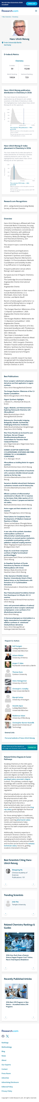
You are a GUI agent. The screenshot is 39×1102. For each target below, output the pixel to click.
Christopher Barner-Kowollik (23, 723)
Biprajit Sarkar (17, 697)
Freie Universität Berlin (13, 42)
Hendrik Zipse (17, 706)
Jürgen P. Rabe (17, 663)
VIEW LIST (31, 4)
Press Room (6, 1073)
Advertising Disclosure (10, 1082)
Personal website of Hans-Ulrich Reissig (20, 738)
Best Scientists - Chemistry (10, 17)
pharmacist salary (23, 820)
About (4, 1060)
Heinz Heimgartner (19, 681)
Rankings (5, 1043)
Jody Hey (15, 902)
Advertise (5, 1078)
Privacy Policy (7, 1091)
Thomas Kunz (17, 672)
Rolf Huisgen (17, 646)
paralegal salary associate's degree (17, 779)
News (4, 1056)
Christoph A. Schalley (20, 689)
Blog (3, 1051)
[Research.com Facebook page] (3, 1036)
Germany (7, 45)
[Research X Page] (7, 1036)
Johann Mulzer (18, 655)
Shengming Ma (17, 870)
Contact (5, 1069)
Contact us (32, 747)
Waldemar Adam (18, 716)
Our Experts (6, 1065)
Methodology (7, 1047)
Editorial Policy (7, 1087)
